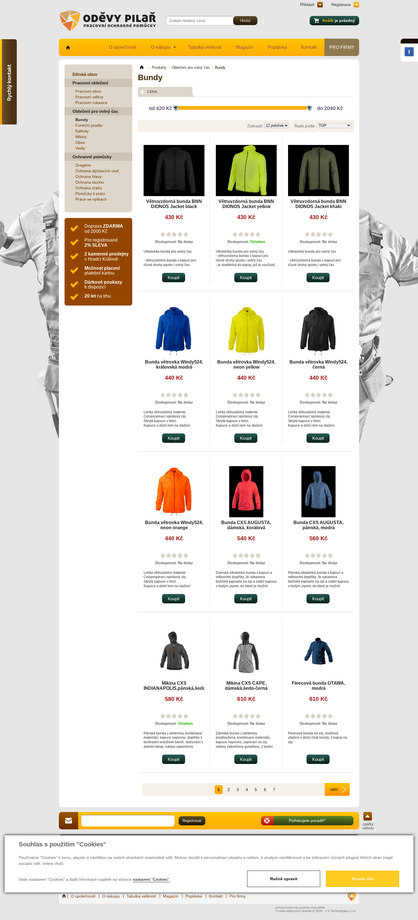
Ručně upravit (283, 879)
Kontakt (309, 47)
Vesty (80, 148)
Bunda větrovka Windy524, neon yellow (246, 364)
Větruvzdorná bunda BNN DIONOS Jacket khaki (318, 204)
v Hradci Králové (106, 256)
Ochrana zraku (88, 188)
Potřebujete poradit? (307, 820)
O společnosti (122, 47)
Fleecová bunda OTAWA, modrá (318, 686)
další (334, 789)
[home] (144, 67)
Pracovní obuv (88, 91)
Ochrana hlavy (88, 176)
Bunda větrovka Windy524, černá (318, 364)
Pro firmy (342, 47)
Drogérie (83, 165)
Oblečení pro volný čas (95, 111)
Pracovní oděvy (89, 97)
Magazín (244, 47)
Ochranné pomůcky (92, 156)
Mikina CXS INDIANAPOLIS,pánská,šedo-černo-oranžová (175, 688)
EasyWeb (318, 907)
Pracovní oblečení (90, 82)
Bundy (81, 119)
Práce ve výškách (91, 199)
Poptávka (277, 47)
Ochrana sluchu (89, 182)
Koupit (173, 277)
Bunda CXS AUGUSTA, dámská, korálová (246, 525)
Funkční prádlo (88, 125)
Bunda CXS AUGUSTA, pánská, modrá (318, 525)
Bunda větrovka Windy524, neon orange (174, 525)
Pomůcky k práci (90, 193)
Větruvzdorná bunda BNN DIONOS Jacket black (174, 204)
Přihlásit (307, 4)
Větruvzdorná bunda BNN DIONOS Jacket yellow (246, 204)
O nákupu (161, 47)
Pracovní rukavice (91, 102)
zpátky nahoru (368, 826)
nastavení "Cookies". (151, 879)
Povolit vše (362, 879)
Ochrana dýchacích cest (97, 171)
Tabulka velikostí (205, 47)
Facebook (409, 51)
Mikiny (81, 136)
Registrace (341, 4)
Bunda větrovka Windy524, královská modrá (174, 364)
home (67, 47)
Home (64, 896)
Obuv (80, 142)
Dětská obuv (85, 74)
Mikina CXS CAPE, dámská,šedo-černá (246, 686)
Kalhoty (82, 131)
